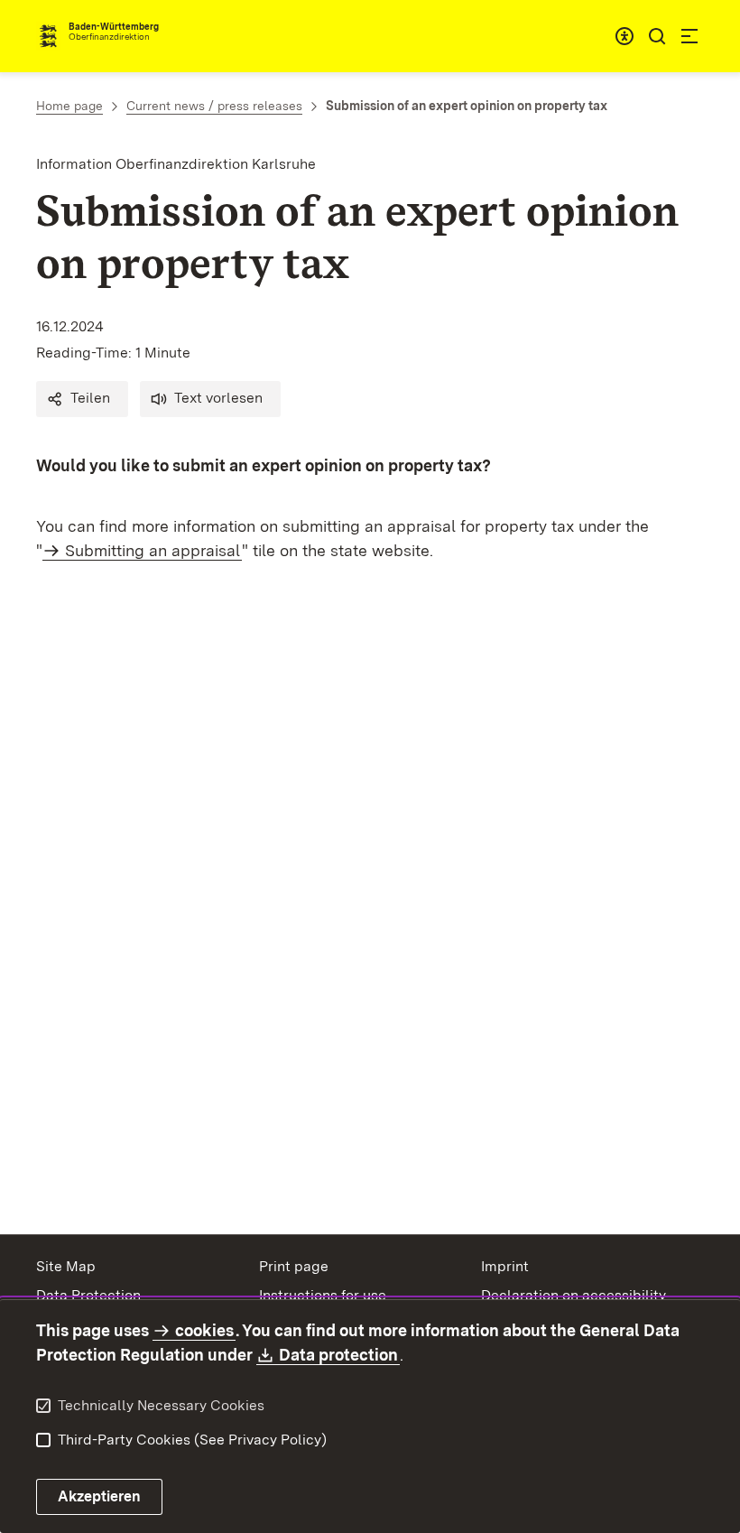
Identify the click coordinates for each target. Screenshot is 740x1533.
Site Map (66, 1266)
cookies (204, 1330)
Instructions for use (322, 1295)
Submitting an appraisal (152, 550)
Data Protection (88, 1295)
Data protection (339, 1354)
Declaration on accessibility (573, 1295)
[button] (82, 399)
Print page (293, 1266)
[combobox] (624, 36)
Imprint (505, 1266)
